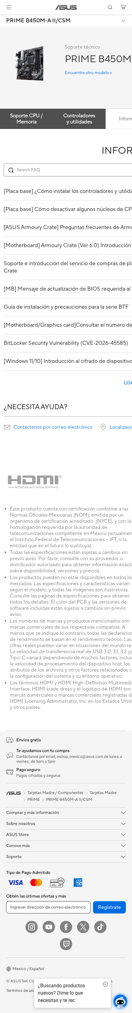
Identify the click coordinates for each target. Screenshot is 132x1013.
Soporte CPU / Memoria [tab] (26, 119)
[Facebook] (66, 927)
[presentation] (7, 427)
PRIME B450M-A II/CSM (38, 20)
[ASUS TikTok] (100, 927)
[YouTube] (49, 927)
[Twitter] (83, 927)
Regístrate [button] (109, 907)
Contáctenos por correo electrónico (53, 427)
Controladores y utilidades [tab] (79, 119)
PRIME (33, 799)
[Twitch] (66, 944)
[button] (9, 7)
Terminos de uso (20, 990)
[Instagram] (31, 927)
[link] (66, 7)
